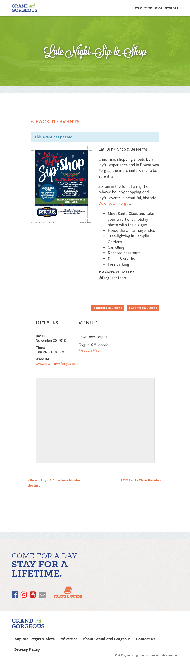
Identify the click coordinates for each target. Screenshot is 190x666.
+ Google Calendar (107, 308)
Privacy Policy (27, 649)
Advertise (68, 638)
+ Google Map (88, 350)
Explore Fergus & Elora (34, 638)
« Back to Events (55, 121)
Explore (171, 8)
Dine (148, 8)
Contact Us (145, 638)
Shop (158, 8)
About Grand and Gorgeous (106, 638)
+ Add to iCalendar (143, 308)
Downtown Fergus (114, 203)
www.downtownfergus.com (57, 363)
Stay (138, 8)
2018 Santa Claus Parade (141, 480)
